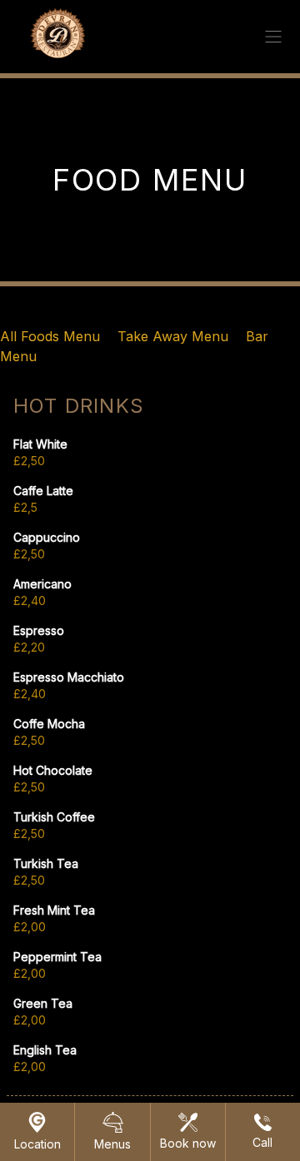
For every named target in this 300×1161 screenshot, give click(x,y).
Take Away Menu (175, 336)
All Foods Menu (52, 336)
